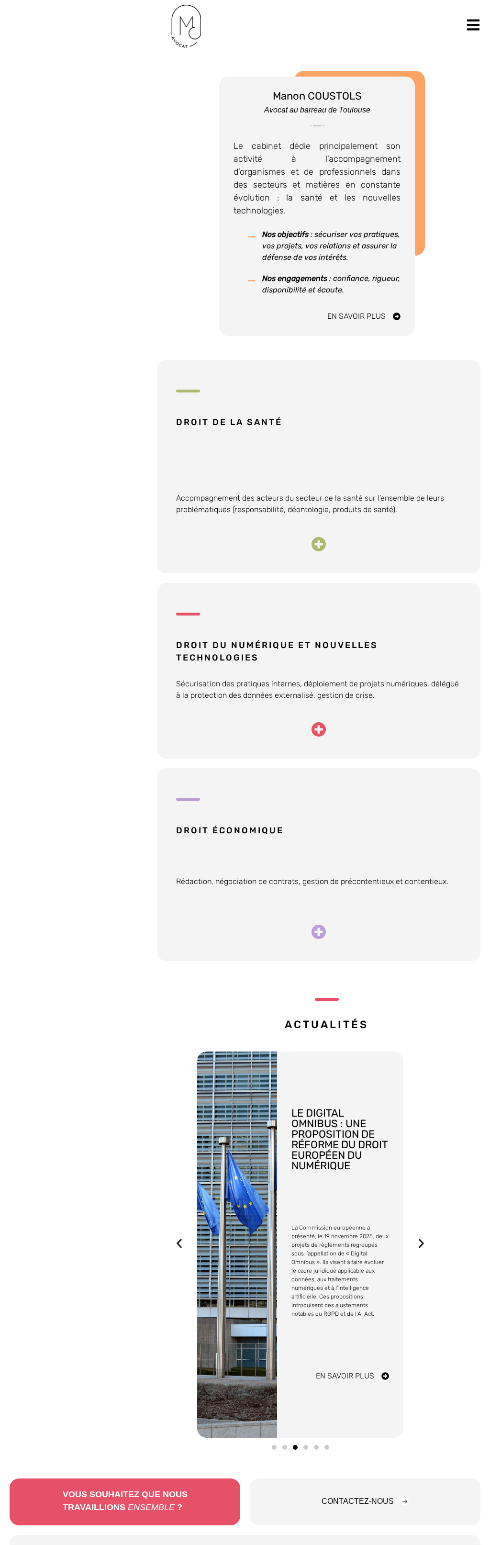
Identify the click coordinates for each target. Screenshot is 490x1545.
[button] (179, 1244)
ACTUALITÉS (326, 1024)
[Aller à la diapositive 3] (295, 1447)
